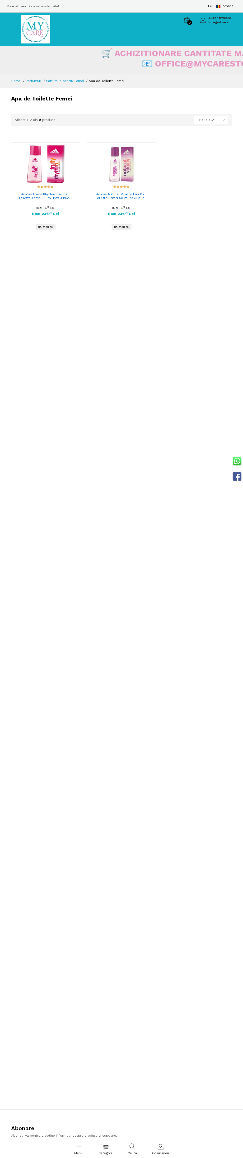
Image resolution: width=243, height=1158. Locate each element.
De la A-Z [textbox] (206, 120)
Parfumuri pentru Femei (65, 81)
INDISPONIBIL (45, 227)
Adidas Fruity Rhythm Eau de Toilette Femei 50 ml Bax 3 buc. (44, 196)
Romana (227, 6)
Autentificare (219, 18)
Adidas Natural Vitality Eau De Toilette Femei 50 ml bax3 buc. (120, 196)
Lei (210, 6)
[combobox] (211, 120)
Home (16, 81)
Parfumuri (33, 81)
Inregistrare (218, 22)
